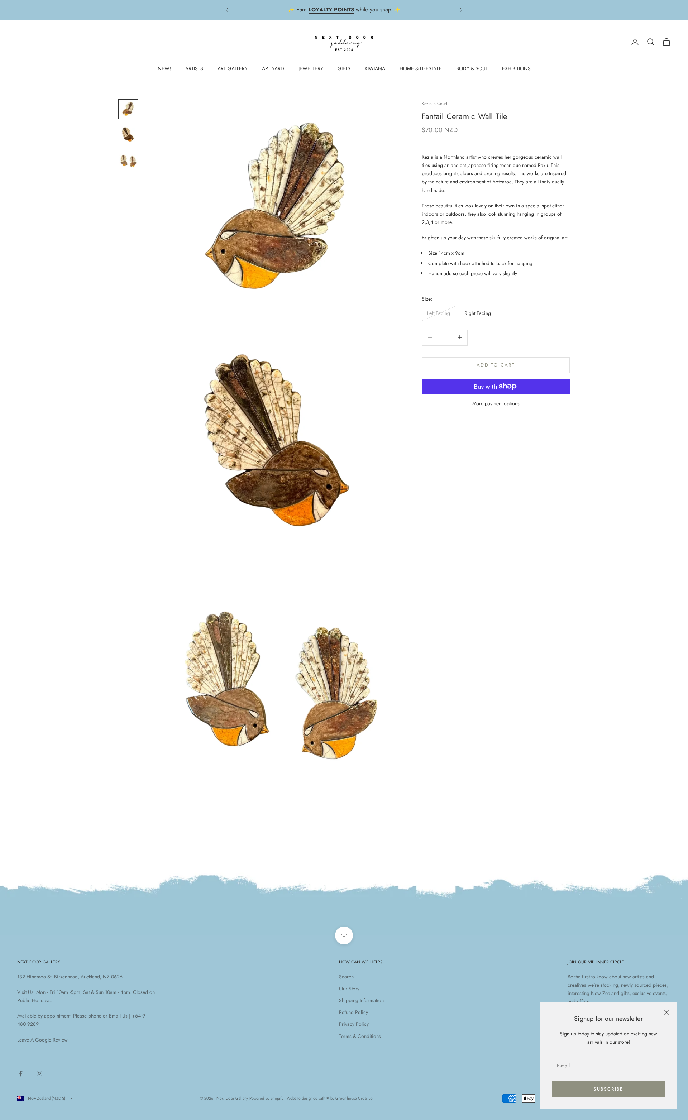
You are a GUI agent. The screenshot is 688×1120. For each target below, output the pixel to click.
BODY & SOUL (472, 68)
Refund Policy (353, 1012)
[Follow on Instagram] (39, 1073)
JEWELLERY (310, 68)
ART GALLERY (233, 68)
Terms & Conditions (360, 1036)
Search (346, 976)
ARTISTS (194, 68)
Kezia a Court (435, 103)
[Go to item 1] (128, 109)
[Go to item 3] (128, 161)
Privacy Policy (354, 1024)
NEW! (164, 68)
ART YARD (273, 68)
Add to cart (496, 364)
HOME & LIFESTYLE (421, 68)
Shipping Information (361, 1000)
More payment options (496, 403)
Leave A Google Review (42, 1039)
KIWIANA (375, 68)
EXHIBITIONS (516, 68)
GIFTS (344, 68)
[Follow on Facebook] (20, 1073)
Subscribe (608, 1089)
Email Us (118, 1015)
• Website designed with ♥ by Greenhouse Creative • (330, 1098)
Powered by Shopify (266, 1098)
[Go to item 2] (128, 135)
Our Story (349, 988)
